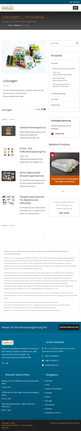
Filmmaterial (55, 105)
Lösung (47, 397)
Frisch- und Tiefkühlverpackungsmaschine (36, 150)
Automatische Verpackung (35, 302)
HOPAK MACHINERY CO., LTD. (13, 425)
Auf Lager (54, 99)
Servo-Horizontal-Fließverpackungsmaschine (16, 305)
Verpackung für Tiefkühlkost (32, 307)
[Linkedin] (7, 363)
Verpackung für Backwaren (50, 302)
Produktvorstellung (58, 94)
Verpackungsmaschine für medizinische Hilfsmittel (32, 200)
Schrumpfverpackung (53, 305)
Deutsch (76, 2)
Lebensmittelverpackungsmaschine (39, 127)
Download (59, 134)
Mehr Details (64, 213)
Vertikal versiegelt (65, 305)
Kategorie (17, 25)
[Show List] (44, 109)
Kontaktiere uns (56, 310)
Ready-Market (74, 423)
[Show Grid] (42, 109)
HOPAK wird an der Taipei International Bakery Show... (20, 393)
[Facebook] (2, 363)
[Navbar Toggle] (75, 8)
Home (10, 25)
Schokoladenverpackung (34, 310)
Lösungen (25, 25)
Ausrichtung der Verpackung (48, 307)
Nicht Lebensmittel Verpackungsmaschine (32, 174)
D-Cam (31, 305)
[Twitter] (5, 363)
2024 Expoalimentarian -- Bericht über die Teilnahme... (18, 405)
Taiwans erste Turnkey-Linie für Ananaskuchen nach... (20, 382)
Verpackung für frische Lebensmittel (14, 307)
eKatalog (48, 409)
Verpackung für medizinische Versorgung (15, 310)
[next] (43, 235)
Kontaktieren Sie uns (53, 413)
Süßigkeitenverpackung (40, 305)
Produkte (48, 393)
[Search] (77, 43)
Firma (47, 385)
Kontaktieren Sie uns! (69, 327)
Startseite (48, 381)
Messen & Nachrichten (53, 389)
